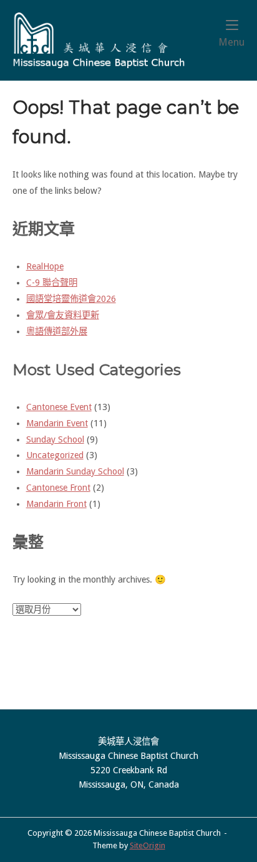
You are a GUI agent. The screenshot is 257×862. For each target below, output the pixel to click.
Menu (231, 42)
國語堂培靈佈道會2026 (71, 299)
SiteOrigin (147, 845)
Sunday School (55, 439)
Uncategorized (55, 455)
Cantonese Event (59, 407)
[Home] (98, 40)
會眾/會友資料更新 (62, 315)
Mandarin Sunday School (75, 471)
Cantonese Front (58, 488)
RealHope (45, 266)
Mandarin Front (56, 504)
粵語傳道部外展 (56, 331)
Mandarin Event (57, 423)
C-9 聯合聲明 (51, 283)
